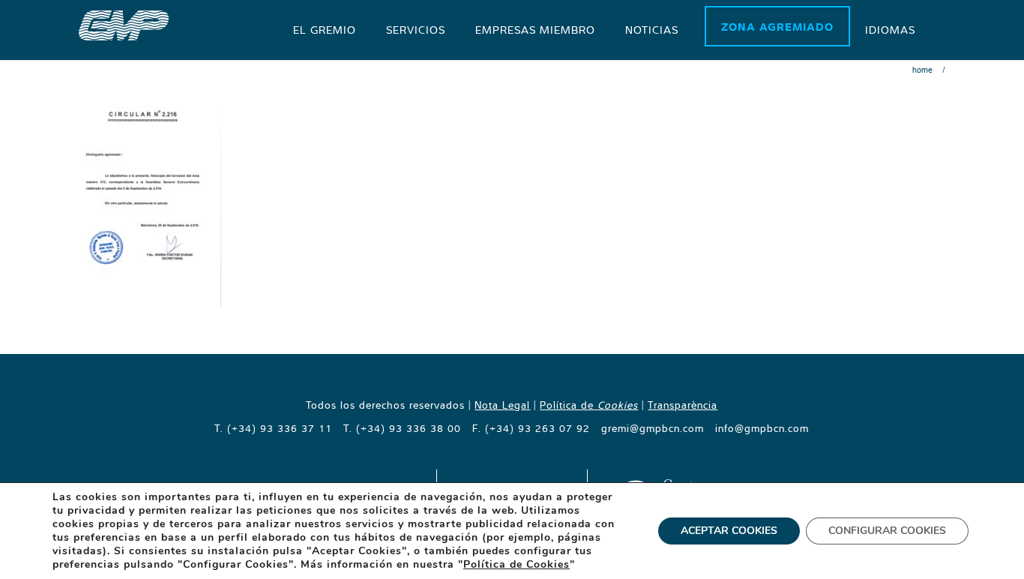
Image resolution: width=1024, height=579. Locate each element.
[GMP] (124, 24)
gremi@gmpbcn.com (652, 428)
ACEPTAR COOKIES (729, 531)
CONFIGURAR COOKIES (887, 531)
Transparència (682, 405)
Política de (589, 405)
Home (922, 70)
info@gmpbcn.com (762, 428)
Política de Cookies (516, 564)
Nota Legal (502, 405)
